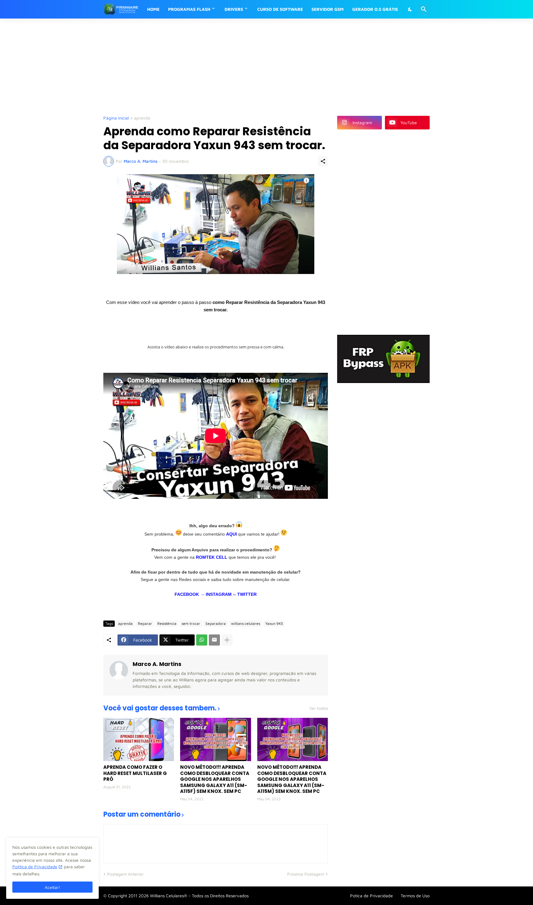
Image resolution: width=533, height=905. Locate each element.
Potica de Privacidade (371, 895)
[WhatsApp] (201, 640)
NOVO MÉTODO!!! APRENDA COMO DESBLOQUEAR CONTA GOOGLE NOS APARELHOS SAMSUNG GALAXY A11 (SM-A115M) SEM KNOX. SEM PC (291, 779)
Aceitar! (52, 887)
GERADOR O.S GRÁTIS (375, 9)
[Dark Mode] (410, 9)
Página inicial (116, 118)
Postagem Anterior (125, 874)
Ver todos (318, 708)
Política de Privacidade (34, 866)
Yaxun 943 (274, 623)
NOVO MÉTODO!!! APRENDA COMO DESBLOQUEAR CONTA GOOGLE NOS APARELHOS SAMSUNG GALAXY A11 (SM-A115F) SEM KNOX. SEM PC (214, 779)
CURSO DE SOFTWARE (280, 9)
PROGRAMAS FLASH (189, 9)
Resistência (166, 623)
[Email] (214, 640)
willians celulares (245, 623)
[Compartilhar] (323, 161)
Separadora (215, 623)
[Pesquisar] (424, 9)
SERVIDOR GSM (328, 9)
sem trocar (191, 623)
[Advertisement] (253, 66)
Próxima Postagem (305, 874)
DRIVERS (234, 9)
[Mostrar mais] (227, 640)
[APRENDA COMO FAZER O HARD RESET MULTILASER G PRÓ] (138, 739)
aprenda (142, 118)
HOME (153, 9)
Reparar (145, 623)
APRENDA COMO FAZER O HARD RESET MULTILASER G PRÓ (135, 773)
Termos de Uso (415, 895)
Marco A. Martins (157, 664)
